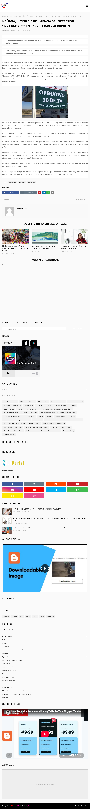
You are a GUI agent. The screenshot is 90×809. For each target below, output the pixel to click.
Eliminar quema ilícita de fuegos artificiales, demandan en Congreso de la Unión (15, 248)
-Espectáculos (30, 416)
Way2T (17, 806)
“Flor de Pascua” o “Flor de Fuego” (13, 431)
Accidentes (12, 182)
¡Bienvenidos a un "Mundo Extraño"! (45, 650)
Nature (28, 616)
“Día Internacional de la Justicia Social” (36, 427)
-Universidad (45, 639)
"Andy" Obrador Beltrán (10, 402)
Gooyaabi (31, 806)
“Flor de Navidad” (65, 427)
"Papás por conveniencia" (67, 412)
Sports (42, 616)
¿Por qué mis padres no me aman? (45, 660)
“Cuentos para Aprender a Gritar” (13, 427)
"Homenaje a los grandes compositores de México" (57, 409)
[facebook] (12, 484)
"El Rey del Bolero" (9, 409)
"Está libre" (20, 409)
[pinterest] (77, 484)
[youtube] (34, 489)
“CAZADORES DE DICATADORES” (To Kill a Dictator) (18, 423)
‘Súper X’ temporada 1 (24, 420)
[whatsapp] (77, 489)
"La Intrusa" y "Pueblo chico (29, 412)
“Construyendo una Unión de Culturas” (54, 423)
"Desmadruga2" (28, 405)
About (77, 806)
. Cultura (40, 416)
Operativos (16, 16)
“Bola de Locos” (45, 687)
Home (70, 806)
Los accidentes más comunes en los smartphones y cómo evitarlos (43, 247)
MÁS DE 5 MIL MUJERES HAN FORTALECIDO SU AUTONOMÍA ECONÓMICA (37, 509)
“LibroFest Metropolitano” (52, 431)
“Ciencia (38, 423)
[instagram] (12, 489)
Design (45, 389)
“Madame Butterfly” (68, 431)
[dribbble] (34, 495)
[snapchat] (12, 495)
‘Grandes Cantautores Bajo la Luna (65, 416)
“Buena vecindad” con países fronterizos (70, 420)
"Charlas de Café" (45, 629)
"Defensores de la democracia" (12, 405)
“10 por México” (37, 420)
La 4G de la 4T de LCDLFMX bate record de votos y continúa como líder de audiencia (41, 528)
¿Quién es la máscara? (45, 667)
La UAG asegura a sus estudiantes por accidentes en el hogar (73, 247)
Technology (50, 616)
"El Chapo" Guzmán (60, 405)
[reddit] (56, 484)
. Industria (49, 416)
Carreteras (22, 182)
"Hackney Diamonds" (32, 409)
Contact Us (84, 806)
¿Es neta (45, 657)
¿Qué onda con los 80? (45, 670)
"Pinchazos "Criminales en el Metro (14, 416)
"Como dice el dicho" (45, 633)
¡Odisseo (45, 653)
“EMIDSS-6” (54, 427)
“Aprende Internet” (50, 420)
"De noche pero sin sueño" (75, 402)
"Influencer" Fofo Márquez (11, 412)
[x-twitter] (34, 484)
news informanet (8, 30)
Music (21, 616)
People (35, 616)
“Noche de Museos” (9, 434)
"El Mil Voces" (72, 405)
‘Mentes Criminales (9, 420)
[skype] (56, 489)
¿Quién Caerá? (45, 663)
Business (6, 616)
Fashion (14, 616)
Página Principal (7, 16)
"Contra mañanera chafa (58, 402)
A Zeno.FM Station (8, 377)
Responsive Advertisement (45, 784)
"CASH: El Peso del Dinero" (27, 402)
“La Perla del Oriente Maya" (34, 431)
